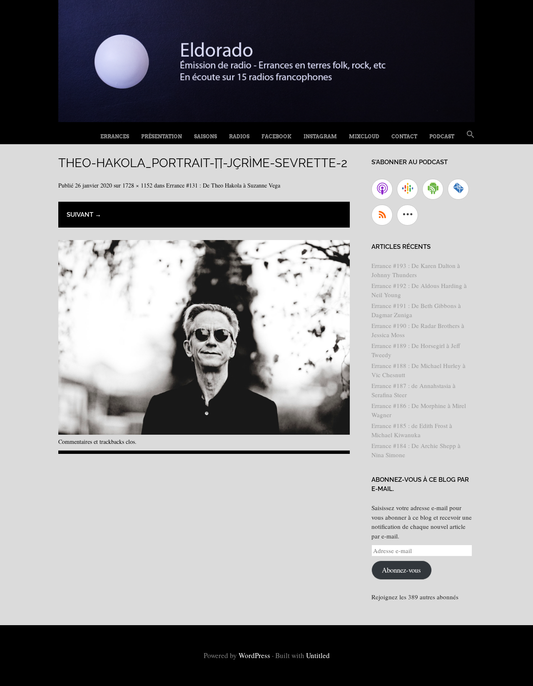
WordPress (254, 655)
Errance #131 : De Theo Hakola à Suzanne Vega (223, 185)
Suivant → (84, 214)
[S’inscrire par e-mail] (458, 189)
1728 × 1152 (137, 185)
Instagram (320, 136)
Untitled (318, 655)
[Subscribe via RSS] (382, 215)
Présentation (161, 136)
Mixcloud (364, 136)
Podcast (441, 136)
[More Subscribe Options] (407, 215)
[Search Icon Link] (470, 134)
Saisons (205, 136)
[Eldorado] (266, 119)
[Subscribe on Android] (432, 189)
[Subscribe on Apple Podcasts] (382, 189)
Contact (404, 136)
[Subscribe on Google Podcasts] (407, 189)
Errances (114, 136)
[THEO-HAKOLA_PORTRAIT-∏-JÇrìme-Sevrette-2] (204, 431)
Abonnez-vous (401, 570)
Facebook (276, 136)
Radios (239, 136)
